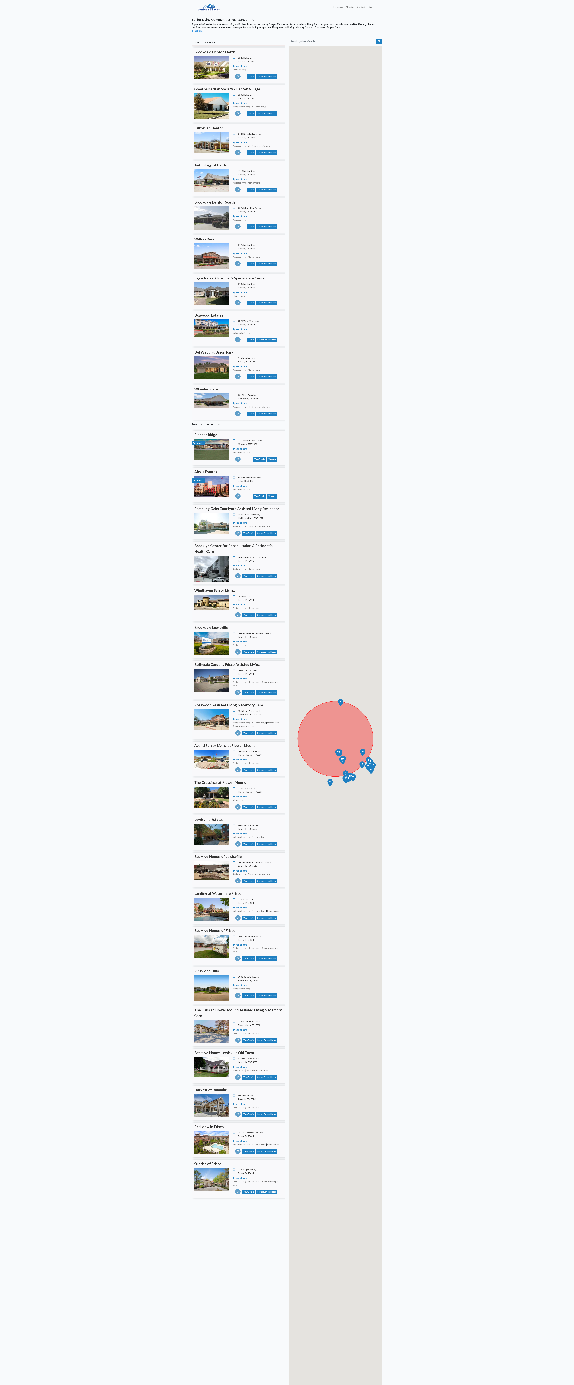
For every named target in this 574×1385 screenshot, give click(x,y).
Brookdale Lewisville (211, 627)
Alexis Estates (205, 472)
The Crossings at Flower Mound (220, 782)
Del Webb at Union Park (213, 352)
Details (251, 76)
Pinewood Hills (206, 971)
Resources (338, 7)
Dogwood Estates (208, 315)
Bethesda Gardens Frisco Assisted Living (227, 664)
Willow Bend (204, 239)
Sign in (372, 7)
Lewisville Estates (208, 819)
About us (350, 7)
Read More (197, 31)
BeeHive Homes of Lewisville (218, 856)
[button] (339, 753)
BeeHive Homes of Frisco (214, 930)
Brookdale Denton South (214, 202)
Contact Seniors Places (266, 76)
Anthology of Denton (211, 165)
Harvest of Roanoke (210, 1090)
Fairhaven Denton (209, 128)
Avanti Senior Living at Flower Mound (225, 745)
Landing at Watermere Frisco (217, 893)
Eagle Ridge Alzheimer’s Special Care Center (230, 278)
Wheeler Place (206, 389)
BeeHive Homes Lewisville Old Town (224, 1053)
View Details (259, 459)
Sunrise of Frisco (207, 1164)
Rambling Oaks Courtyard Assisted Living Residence (236, 508)
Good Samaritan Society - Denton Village (227, 89)
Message (272, 459)
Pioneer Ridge (205, 434)
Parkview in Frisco (209, 1127)
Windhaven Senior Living (214, 590)
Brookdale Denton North (214, 52)
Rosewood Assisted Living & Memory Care (228, 705)
